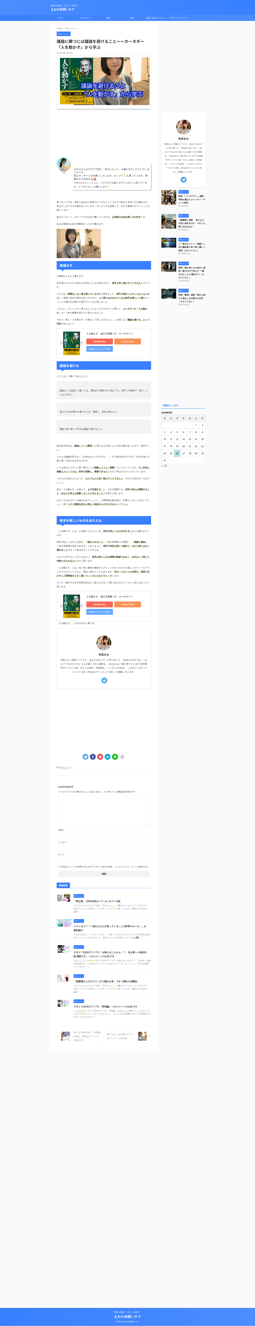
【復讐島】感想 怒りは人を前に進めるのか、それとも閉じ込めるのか (191, 223)
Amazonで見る (127, 341)
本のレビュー (65, 767)
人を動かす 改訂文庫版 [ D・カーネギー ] (109, 333)
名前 (61, 830)
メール (62, 842)
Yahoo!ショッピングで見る (100, 349)
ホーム (61, 18)
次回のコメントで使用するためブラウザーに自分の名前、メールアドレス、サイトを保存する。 (105, 866)
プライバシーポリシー (179, 18)
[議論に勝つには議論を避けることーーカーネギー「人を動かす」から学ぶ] (108, 757)
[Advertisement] (104, 134)
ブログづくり (84, 18)
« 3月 (164, 465)
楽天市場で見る (99, 341)
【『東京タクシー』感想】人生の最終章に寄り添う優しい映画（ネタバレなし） (191, 247)
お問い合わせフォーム (155, 18)
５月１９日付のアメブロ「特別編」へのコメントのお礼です (105, 1006)
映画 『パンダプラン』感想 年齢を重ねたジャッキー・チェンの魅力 (191, 199)
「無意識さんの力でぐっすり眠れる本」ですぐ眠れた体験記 (105, 981)
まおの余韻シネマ (62, 9)
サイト (61, 854)
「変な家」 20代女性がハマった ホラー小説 (97, 901)
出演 (132, 18)
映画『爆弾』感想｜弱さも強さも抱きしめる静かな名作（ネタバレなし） (191, 298)
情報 (108, 18)
